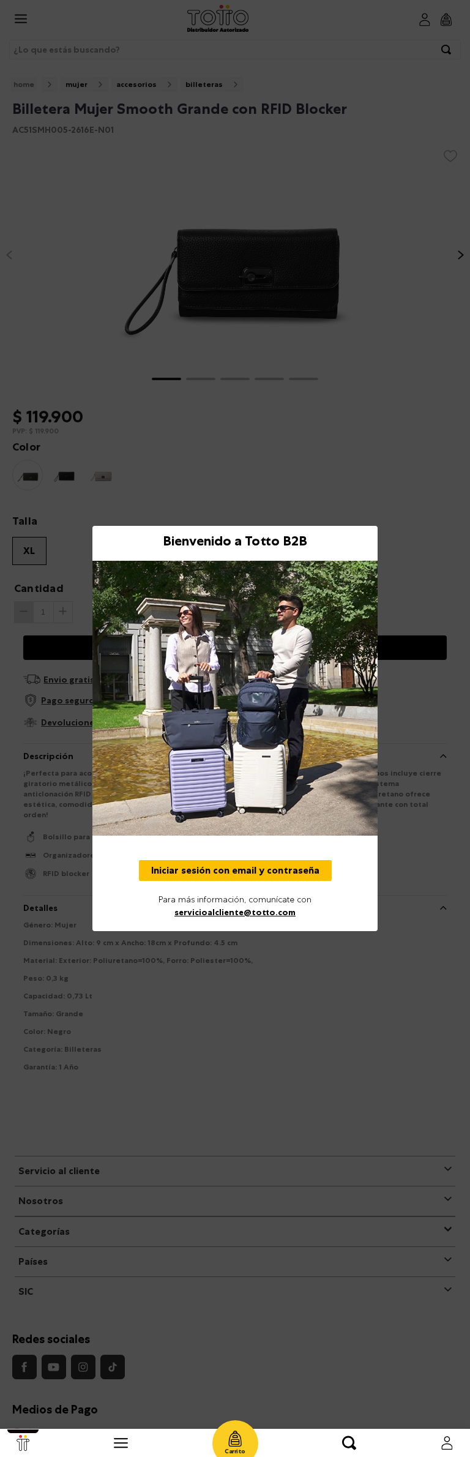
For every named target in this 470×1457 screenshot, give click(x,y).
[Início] (23, 1442)
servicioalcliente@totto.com (235, 912)
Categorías (121, 1442)
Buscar (349, 1442)
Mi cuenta (447, 1442)
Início (23, 1442)
